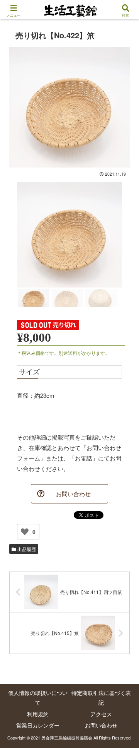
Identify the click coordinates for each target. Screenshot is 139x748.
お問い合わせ (101, 725)
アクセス (101, 714)
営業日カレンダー (37, 725)
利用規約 (38, 714)
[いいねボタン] (25, 531)
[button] (124, 677)
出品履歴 (26, 549)
